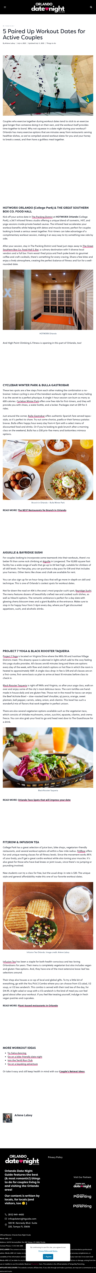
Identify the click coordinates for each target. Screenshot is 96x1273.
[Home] (3, 26)
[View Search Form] (91, 7)
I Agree (48, 1256)
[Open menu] (5, 7)
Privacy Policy (55, 1157)
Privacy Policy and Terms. (48, 1251)
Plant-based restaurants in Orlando (38, 1005)
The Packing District (42, 216)
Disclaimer (35, 1264)
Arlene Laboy (10, 43)
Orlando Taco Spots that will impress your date (44, 799)
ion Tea (9, 961)
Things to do (51, 43)
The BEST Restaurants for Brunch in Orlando (42, 510)
